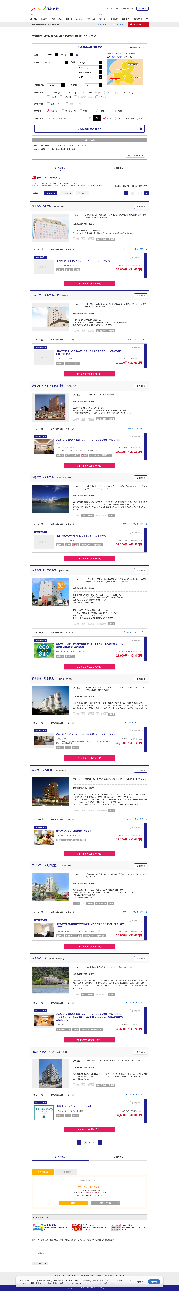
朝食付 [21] (87, 111)
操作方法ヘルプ (105, 24)
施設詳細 (142, 206)
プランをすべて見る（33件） (134, 722)
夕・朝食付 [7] (120, 111)
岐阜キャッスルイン (43, 1051)
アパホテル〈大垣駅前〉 (45, 865)
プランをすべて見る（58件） (134, 428)
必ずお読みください (139, 24)
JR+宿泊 (33, 19)
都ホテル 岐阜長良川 (44, 678)
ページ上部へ (38, 1263)
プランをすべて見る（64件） (134, 339)
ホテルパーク (39, 958)
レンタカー (80, 19)
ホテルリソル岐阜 (41, 206)
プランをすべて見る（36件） (134, 249)
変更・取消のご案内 (127, 8)
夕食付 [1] (104, 111)
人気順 (49, 193)
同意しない (141, 1282)
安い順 (65, 193)
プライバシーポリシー (91, 1283)
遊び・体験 (91, 19)
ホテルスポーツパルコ (44, 570)
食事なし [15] (70, 111)
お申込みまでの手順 (112, 8)
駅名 (142, 118)
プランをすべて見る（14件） (134, 819)
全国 (108, 57)
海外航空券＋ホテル (141, 19)
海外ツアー (103, 19)
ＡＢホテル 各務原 (42, 770)
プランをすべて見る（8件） (135, 1002)
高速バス (69, 19)
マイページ (142, 8)
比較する (74, 1203)
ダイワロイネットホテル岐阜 (48, 385)
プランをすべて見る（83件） (134, 524)
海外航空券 (115, 19)
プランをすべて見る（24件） (134, 912)
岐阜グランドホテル (43, 477)
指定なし (54, 111)
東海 (113, 57)
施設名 (109, 118)
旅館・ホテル (57, 19)
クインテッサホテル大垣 (45, 295)
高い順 (81, 193)
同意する (154, 1282)
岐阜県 (119, 57)
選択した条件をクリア (135, 156)
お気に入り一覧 (105, 1203)
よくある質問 (120, 24)
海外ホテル (126, 19)
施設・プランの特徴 (126, 118)
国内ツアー (44, 19)
